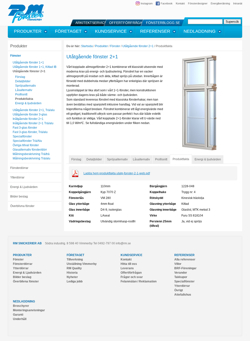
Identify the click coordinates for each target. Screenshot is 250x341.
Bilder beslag (19, 196)
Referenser (184, 255)
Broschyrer (21, 306)
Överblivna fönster (22, 206)
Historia (72, 272)
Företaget (75, 255)
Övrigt (178, 290)
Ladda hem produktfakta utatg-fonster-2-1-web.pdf (116, 173)
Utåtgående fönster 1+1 (28, 62)
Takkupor (180, 277)
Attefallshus (182, 294)
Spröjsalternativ (25, 85)
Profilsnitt (21, 94)
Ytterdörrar (17, 177)
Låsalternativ (23, 90)
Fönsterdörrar (19, 168)
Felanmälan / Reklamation (138, 281)
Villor (177, 264)
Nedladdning (24, 301)
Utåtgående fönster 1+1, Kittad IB (34, 67)
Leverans (127, 268)
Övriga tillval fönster (26, 145)
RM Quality (74, 268)
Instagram (147, 3)
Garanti (18, 314)
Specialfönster (22, 136)
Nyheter (72, 277)
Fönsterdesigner (198, 3)
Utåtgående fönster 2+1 (29, 71)
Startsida (87, 46)
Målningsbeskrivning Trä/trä (31, 154)
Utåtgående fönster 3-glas (30, 114)
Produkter (18, 46)
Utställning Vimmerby (82, 264)
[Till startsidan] (26, 22)
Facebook (167, 3)
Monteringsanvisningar (29, 310)
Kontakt (180, 3)
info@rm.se (123, 243)
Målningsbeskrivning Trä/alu (31, 158)
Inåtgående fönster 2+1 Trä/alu (33, 123)
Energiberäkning (220, 3)
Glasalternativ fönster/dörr (30, 149)
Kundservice (131, 255)
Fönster (15, 55)
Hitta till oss (129, 264)
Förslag (20, 77)
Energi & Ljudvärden (24, 187)
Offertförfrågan (131, 272)
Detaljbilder (23, 81)
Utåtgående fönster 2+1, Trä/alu (34, 110)
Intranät (237, 3)
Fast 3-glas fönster (25, 127)
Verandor (180, 272)
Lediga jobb (75, 281)
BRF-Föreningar (185, 268)
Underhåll (19, 319)
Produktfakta (24, 99)
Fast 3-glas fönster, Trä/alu (30, 132)
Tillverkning (75, 259)
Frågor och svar (132, 277)
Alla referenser (184, 259)
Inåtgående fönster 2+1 (28, 119)
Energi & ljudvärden (28, 103)
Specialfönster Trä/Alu (27, 141)
